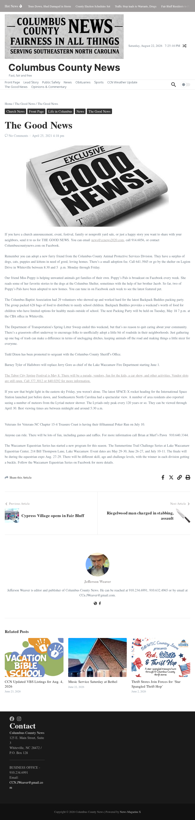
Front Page (12, 82)
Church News (15, 111)
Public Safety (51, 82)
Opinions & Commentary (48, 87)
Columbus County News (64, 67)
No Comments (18, 135)
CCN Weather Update (122, 82)
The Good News (16, 87)
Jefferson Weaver (97, 581)
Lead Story (31, 82)
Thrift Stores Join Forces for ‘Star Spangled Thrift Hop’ (156, 684)
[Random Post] (184, 46)
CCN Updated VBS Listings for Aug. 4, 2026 (34, 684)
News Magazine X (130, 812)
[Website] (95, 603)
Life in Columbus (60, 111)
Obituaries (83, 82)
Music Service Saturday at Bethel (92, 681)
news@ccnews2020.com (107, 240)
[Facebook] (100, 603)
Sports (99, 82)
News (68, 82)
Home (8, 103)
